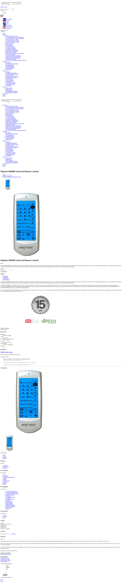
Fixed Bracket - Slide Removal (12, 50)
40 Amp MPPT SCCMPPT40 (12, 92)
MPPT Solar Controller (10, 506)
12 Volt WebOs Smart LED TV (12, 493)
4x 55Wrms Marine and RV (11, 73)
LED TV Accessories (10, 43)
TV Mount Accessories (10, 54)
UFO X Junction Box (10, 67)
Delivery (5, 475)
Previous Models (9, 507)
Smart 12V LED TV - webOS (12, 39)
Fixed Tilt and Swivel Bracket (12, 51)
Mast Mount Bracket (10, 66)
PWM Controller (9, 88)
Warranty (31, 364)
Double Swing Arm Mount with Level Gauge (15, 53)
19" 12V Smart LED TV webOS (12, 40)
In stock (2, 329)
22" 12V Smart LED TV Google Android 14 (15, 37)
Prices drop (5, 465)
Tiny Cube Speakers (10, 79)
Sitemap (4, 483)
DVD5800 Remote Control (11, 77)
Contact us (5, 481)
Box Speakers (8, 85)
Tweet (4, 456)
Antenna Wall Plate (9, 68)
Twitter (4, 516)
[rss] (7, 569)
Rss (4, 518)
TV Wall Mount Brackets (11, 48)
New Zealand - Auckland (5, 559)
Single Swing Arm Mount (11, 52)
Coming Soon (8, 89)
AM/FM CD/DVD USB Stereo (12, 76)
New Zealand (8, 25)
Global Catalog (9, 19)
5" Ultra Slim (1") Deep (10, 82)
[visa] (7, 566)
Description (5, 276)
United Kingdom (9, 26)
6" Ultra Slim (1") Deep (10, 83)
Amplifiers (8, 71)
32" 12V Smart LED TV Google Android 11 (15, 38)
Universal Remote (9, 45)
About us (5, 479)
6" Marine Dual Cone (10, 84)
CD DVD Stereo (9, 501)
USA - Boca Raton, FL (5, 561)
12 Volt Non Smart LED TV (11, 491)
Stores (4, 484)
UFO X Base (8, 69)
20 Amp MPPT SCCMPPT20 (12, 91)
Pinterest (5, 458)
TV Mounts (8, 496)
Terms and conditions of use (8, 477)
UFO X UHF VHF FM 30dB (12, 63)
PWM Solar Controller (10, 505)
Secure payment (6, 480)
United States (8, 28)
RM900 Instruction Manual (6, 352)
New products (6, 466)
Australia (7, 20)
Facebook (5, 515)
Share (4, 454)
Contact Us (8, 508)
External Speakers (9, 81)
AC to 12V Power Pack (10, 47)
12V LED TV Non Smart (11, 59)
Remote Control (9, 44)
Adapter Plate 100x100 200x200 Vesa (13, 55)
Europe (7, 23)
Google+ (5, 457)
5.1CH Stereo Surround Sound (12, 74)
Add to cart (3, 271)
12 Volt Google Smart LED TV (12, 492)
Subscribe (14, 533)
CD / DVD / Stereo (10, 75)
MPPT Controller (9, 90)
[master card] (8, 568)
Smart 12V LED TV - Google (12, 36)
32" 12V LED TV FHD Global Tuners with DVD (16, 60)
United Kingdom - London (5, 560)
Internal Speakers (9, 78)
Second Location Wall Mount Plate (13, 58)
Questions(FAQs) (6, 279)
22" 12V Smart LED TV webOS (12, 41)
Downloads (5, 278)
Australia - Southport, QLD (6, 554)
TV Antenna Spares (10, 64)
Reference (3, 328)
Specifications (6, 277)
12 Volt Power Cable (10, 46)
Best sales (5, 467)
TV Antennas (8, 62)
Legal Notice (5, 476)
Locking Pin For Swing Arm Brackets (13, 56)
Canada (7, 22)
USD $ (4, 12)
